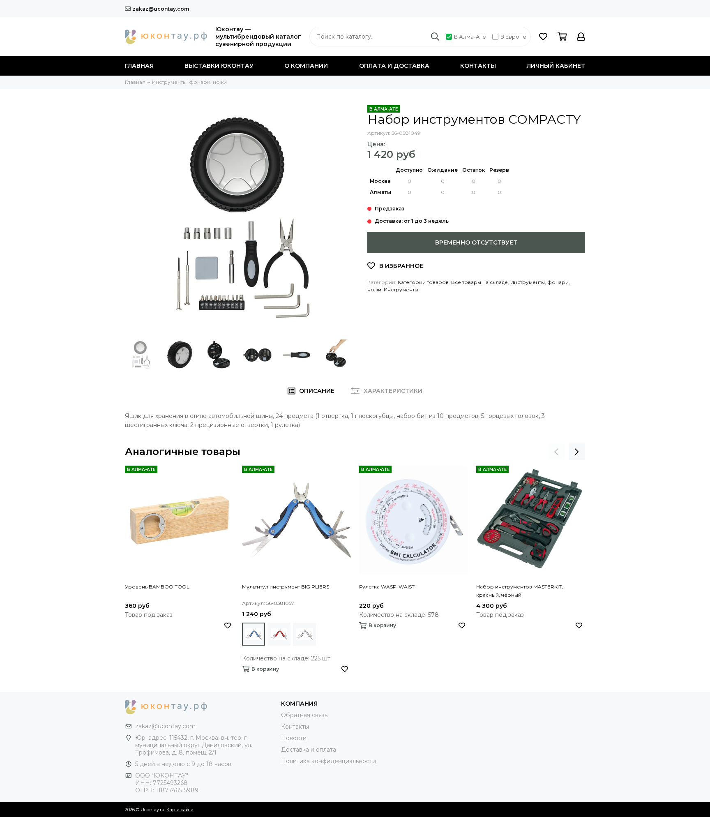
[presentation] (556, 451)
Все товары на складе (479, 282)
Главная (139, 65)
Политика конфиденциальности (328, 761)
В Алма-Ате (470, 36)
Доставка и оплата (308, 749)
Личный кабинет (556, 65)
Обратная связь (304, 715)
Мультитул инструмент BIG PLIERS (285, 587)
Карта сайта (180, 809)
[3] (278, 634)
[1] (253, 634)
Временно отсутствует (476, 242)
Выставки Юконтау (219, 65)
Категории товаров (423, 282)
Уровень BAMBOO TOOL (157, 587)
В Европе (513, 36)
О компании (306, 65)
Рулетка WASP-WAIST (387, 587)
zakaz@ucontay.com (161, 9)
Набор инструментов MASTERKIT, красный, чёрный (519, 591)
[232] (304, 634)
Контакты (478, 65)
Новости (294, 738)
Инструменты (401, 289)
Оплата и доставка (394, 65)
